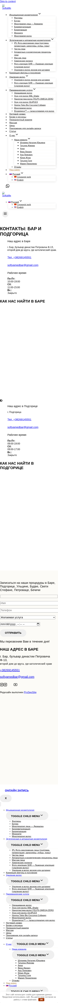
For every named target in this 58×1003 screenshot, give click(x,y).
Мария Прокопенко (28, 164)
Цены (12, 125)
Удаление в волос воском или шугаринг (32, 70)
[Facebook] (12, 685)
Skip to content (8, 1)
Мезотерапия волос (23, 36)
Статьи (12, 131)
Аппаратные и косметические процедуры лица (32, 53)
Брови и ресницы (17, 117)
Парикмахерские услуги (17, 894)
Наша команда (19, 949)
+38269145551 (10, 670)
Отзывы (17, 167)
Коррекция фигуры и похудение (25, 73)
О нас (9, 944)
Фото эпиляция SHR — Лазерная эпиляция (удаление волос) (33, 65)
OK (41, 1000)
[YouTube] (15, 685)
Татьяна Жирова (27, 145)
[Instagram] (2, 685)
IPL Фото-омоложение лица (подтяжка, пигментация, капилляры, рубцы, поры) (31, 44)
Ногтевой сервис (17, 114)
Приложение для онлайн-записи (25, 128)
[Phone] (4, 187)
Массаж (13, 122)
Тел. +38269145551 (19, 257)
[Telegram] (9, 685)
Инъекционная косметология (20, 810)
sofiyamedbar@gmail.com (22, 265)
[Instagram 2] (5, 685)
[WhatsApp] (7, 187)
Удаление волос (14, 875)
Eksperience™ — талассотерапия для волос (34, 111)
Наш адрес (14, 170)
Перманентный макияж (20, 120)
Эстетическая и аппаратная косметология (26, 839)
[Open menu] (5, 214)
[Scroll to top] (6, 705)
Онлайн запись (17, 790)
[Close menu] (0, 804)
